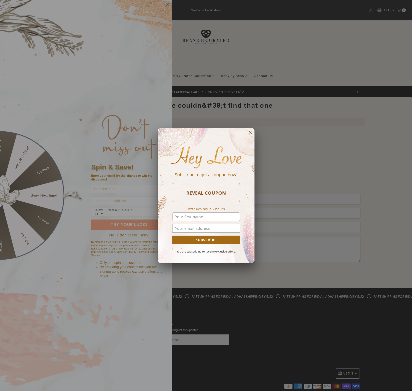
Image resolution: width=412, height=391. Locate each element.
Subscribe (206, 240)
